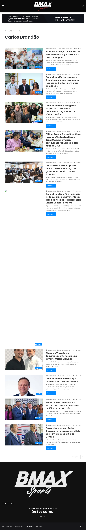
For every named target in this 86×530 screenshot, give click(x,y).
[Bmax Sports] (43, 6)
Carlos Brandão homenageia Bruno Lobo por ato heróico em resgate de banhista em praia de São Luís (62, 81)
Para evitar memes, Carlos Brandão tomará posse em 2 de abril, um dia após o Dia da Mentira (63, 432)
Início (8, 31)
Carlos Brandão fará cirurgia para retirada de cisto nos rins (62, 380)
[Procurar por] (83, 7)
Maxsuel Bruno (51, 48)
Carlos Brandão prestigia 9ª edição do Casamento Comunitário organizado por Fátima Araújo (61, 110)
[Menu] (3, 7)
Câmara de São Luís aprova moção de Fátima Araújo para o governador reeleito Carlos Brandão (63, 170)
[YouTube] (41, 516)
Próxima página (74, 457)
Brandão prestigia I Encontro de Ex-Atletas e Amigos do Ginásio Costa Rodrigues (63, 54)
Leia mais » (50, 69)
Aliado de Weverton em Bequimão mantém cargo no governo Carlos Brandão (61, 356)
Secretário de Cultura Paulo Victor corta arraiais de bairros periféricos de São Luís (62, 405)
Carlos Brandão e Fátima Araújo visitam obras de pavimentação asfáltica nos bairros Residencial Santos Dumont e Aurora (63, 198)
